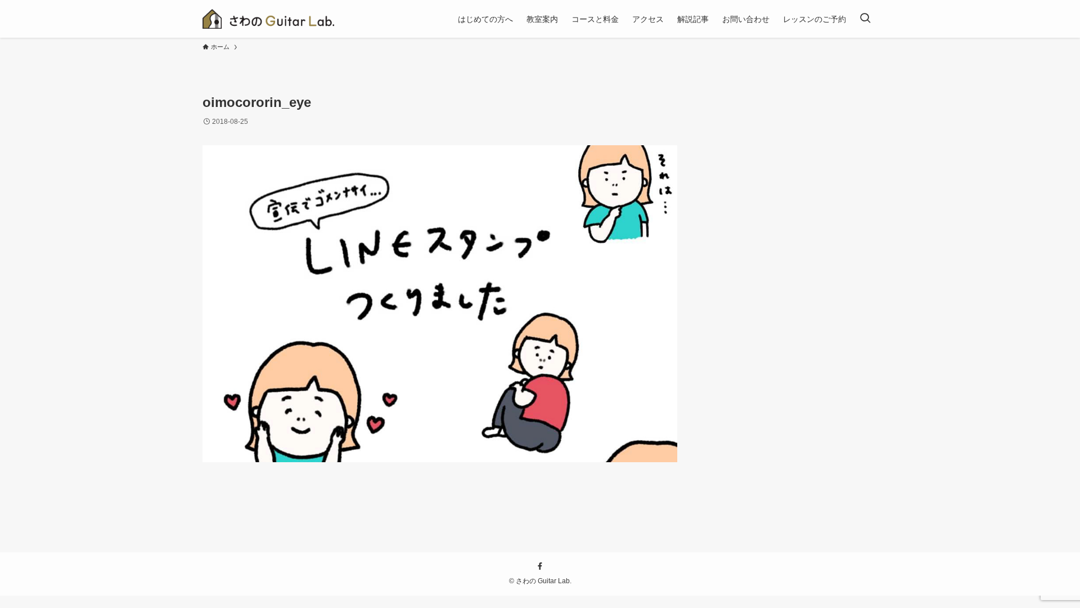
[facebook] (540, 566)
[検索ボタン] (865, 19)
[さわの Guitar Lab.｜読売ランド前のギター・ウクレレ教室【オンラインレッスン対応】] (268, 19)
